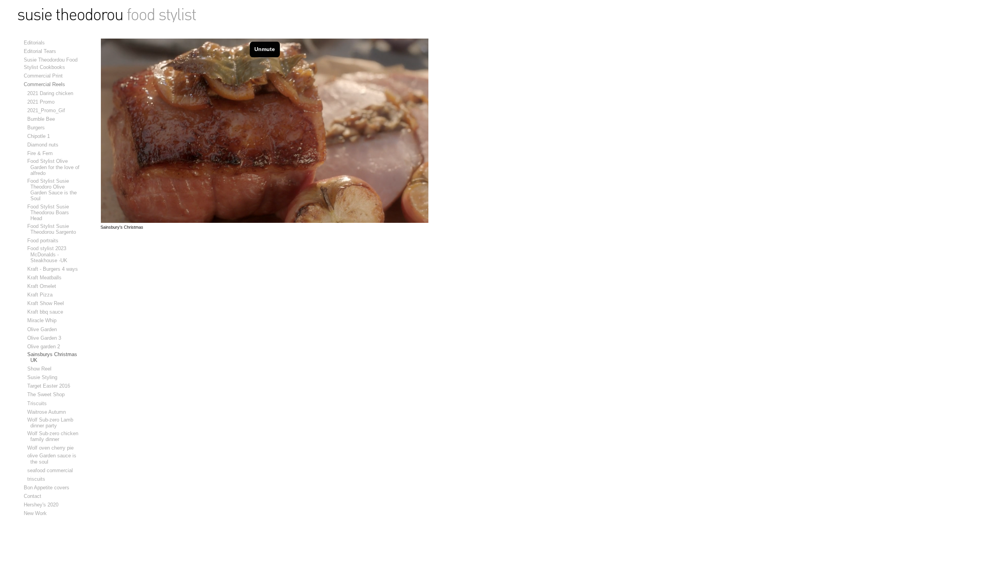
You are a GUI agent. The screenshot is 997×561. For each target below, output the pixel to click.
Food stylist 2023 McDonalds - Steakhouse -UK (48, 254)
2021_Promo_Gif (47, 110)
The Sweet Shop (47, 394)
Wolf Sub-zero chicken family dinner (54, 436)
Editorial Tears (40, 51)
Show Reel (40, 369)
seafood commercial (51, 470)
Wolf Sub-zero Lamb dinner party (51, 423)
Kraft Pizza (41, 295)
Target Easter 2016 (50, 386)
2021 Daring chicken (51, 93)
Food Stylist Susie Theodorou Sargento (53, 229)
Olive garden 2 (45, 346)
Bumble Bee (42, 119)
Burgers (37, 128)
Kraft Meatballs (46, 277)
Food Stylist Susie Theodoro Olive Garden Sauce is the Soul (53, 190)
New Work (35, 513)
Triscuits (38, 403)
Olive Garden (43, 329)
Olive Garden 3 (45, 338)
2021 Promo (42, 102)
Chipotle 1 (40, 136)
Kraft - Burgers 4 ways (54, 269)
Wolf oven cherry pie (52, 448)
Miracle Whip (43, 320)
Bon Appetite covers (46, 487)
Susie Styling (43, 377)
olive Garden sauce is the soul (53, 458)
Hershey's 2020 (41, 505)
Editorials (34, 43)
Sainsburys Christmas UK (53, 357)
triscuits (37, 479)
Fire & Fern (41, 153)
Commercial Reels (44, 84)
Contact (32, 496)
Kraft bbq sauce (46, 312)
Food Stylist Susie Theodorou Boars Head (49, 212)
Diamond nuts (44, 145)
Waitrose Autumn (48, 412)
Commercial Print (43, 76)
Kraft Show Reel (47, 303)
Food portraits (44, 240)
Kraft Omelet (43, 286)
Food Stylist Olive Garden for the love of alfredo (54, 167)
